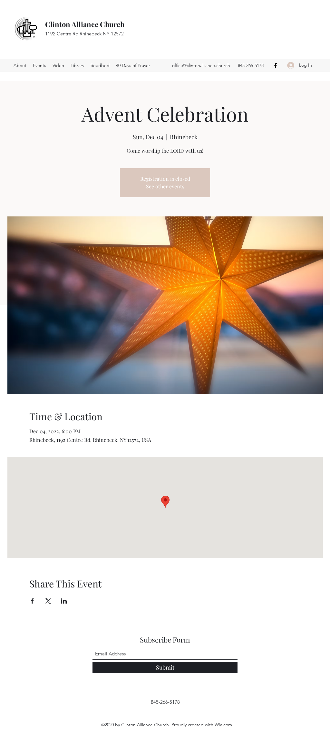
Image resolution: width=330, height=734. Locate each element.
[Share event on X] (48, 601)
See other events (165, 186)
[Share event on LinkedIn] (64, 601)
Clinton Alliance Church (84, 24)
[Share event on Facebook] (32, 601)
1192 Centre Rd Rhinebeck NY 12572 (84, 34)
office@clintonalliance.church (201, 65)
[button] (100, 65)
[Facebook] (275, 65)
